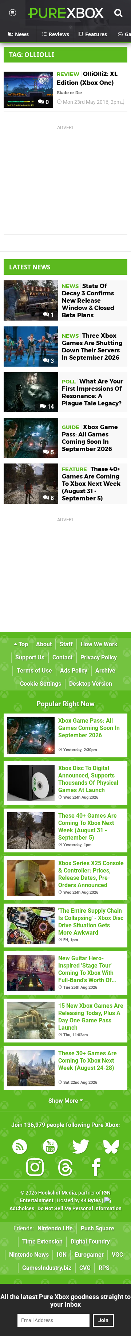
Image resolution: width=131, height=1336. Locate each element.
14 (50, 406)
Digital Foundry (90, 1241)
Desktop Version (90, 683)
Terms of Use (34, 670)
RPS (104, 1267)
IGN (62, 1254)
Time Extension (42, 1241)
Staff (66, 644)
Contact (62, 657)
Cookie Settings (40, 683)
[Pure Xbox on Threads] (65, 1168)
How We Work (99, 644)
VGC (117, 1254)
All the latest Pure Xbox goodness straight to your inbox (65, 1300)
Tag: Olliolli (31, 54)
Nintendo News (29, 1254)
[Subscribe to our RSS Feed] (19, 1148)
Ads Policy (73, 670)
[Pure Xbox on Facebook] (96, 1168)
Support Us (29, 657)
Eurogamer (89, 1254)
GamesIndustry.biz (46, 1267)
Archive (105, 670)
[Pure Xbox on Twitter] (80, 1148)
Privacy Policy (98, 657)
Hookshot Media (57, 1193)
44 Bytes (91, 1200)
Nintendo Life (55, 1228)
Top (22, 644)
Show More (64, 1100)
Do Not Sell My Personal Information (79, 1209)
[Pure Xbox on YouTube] (50, 1148)
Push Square (97, 1228)
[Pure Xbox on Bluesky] (111, 1148)
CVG (85, 1267)
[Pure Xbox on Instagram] (34, 1168)
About (44, 644)
